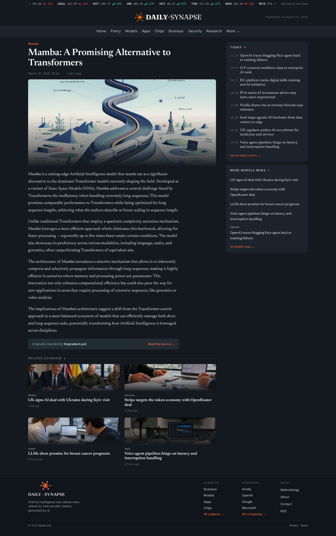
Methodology (289, 490)
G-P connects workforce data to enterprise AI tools (271, 70)
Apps (146, 31)
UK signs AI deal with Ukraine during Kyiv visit (69, 400)
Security (195, 31)
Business (176, 31)
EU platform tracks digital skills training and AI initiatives (270, 82)
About (284, 497)
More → (233, 31)
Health (31, 448)
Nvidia (246, 489)
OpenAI (234, 227)
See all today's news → (245, 155)
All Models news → (242, 246)
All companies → (254, 514)
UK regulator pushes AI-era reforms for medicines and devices (269, 132)
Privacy (293, 525)
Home (101, 31)
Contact (286, 504)
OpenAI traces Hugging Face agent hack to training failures (270, 58)
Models (131, 31)
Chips (159, 31)
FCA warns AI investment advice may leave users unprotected (268, 95)
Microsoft (249, 508)
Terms (304, 525)
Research (214, 31)
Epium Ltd (44, 525)
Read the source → (161, 344)
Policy (116, 31)
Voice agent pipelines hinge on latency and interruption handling (269, 145)
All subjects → (214, 514)
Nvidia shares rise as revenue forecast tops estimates (271, 107)
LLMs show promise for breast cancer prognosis (69, 454)
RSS (283, 511)
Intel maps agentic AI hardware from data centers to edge (271, 120)
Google (247, 502)
